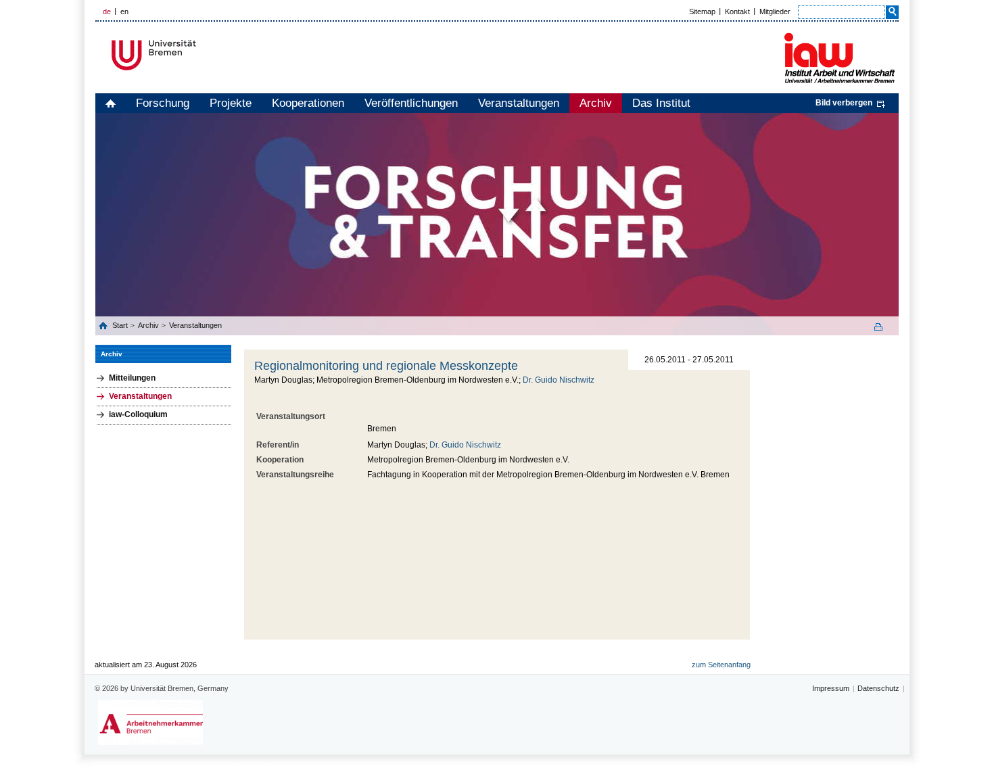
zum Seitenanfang (721, 665)
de (107, 11)
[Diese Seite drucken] (883, 327)
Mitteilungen (132, 378)
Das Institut (661, 103)
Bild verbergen (843, 102)
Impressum (830, 688)
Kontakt (737, 11)
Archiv (595, 103)
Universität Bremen (199, 55)
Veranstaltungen (518, 103)
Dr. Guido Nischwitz (558, 380)
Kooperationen (308, 103)
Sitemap (702, 11)
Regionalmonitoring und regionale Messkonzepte (386, 366)
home (110, 103)
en (124, 11)
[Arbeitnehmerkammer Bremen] (150, 722)
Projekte (231, 103)
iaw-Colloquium (138, 414)
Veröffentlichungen (411, 103)
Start (121, 325)
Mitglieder (774, 11)
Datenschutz (878, 688)
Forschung (162, 103)
